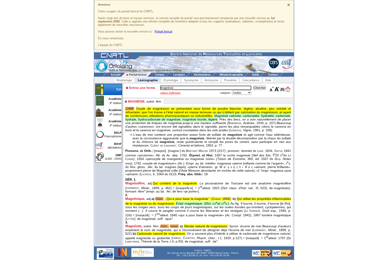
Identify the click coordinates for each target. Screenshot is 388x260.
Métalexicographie (231, 74)
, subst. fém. (145, 101)
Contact (273, 74)
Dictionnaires (202, 74)
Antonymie (211, 80)
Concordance (250, 80)
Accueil (115, 74)
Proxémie (230, 80)
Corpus (160, 74)
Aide (268, 80)
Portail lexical (163, 31)
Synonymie (191, 80)
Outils (255, 74)
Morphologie (124, 80)
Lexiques (179, 74)
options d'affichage (170, 93)
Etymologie (170, 80)
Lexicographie (148, 80)
